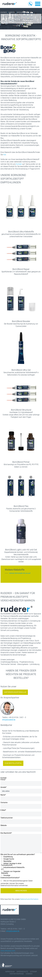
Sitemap (33, 972)
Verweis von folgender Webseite (10, 872)
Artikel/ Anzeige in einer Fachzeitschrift (11, 864)
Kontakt (19, 164)
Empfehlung (8, 857)
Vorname (4, 802)
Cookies (29, 974)
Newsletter (7, 861)
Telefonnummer (7, 818)
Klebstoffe (12, 12)
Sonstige (6, 875)
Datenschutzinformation (29, 899)
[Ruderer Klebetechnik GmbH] (10, 4)
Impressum (10, 972)
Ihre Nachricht (6, 833)
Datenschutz (22, 972)
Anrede (4, 787)
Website (4, 825)
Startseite (4, 12)
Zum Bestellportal (13, 763)
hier (4, 155)
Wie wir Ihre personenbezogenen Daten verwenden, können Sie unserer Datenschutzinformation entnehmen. (17, 883)
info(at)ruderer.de (8, 720)
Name (3, 795)
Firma (3, 780)
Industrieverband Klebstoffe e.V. (12, 868)
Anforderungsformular (15, 692)
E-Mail (3, 810)
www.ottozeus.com (8, 951)
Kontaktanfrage (17, 974)
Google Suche (8, 859)
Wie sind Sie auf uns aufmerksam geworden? (18, 854)
